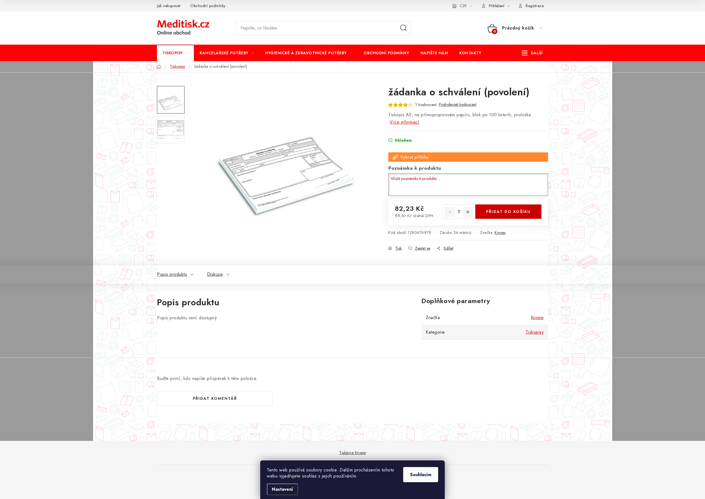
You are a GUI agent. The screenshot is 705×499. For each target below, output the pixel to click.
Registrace (535, 6)
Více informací (404, 122)
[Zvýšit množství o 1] (468, 212)
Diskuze (215, 274)
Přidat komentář (215, 398)
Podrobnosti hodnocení (457, 104)
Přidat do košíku (508, 211)
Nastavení (282, 489)
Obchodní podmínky (208, 6)
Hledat (403, 28)
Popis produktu (172, 274)
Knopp (500, 232)
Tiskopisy (535, 332)
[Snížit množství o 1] (450, 212)
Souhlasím (420, 474)
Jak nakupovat (168, 6)
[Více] (532, 53)
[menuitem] (175, 53)
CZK (463, 6)
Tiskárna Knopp (352, 452)
